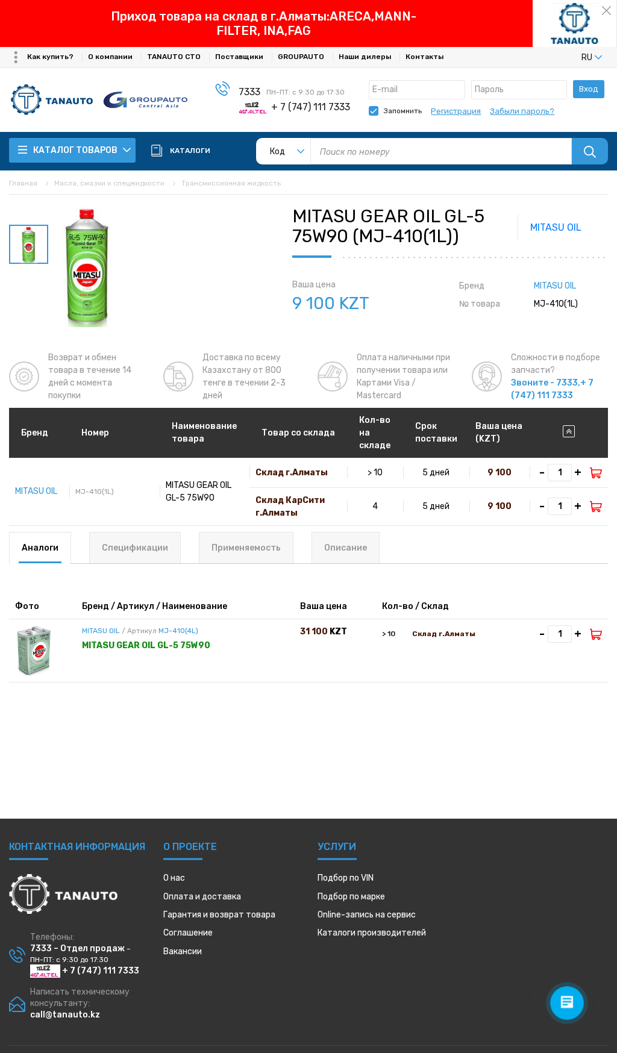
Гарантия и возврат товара (219, 915)
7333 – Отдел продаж (77, 948)
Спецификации (135, 548)
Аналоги (40, 548)
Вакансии (182, 951)
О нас (174, 878)
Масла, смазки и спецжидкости (109, 183)
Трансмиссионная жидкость (231, 183)
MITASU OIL (555, 227)
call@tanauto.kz (65, 1015)
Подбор (346, 878)
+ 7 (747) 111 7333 (99, 971)
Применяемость (246, 548)
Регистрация (456, 111)
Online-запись (367, 915)
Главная (23, 183)
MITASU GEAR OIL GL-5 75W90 (146, 645)
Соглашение (188, 933)
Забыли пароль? (522, 111)
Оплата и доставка (202, 897)
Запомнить (403, 111)
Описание (345, 548)
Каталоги (372, 933)
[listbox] (572, 57)
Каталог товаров (76, 150)
